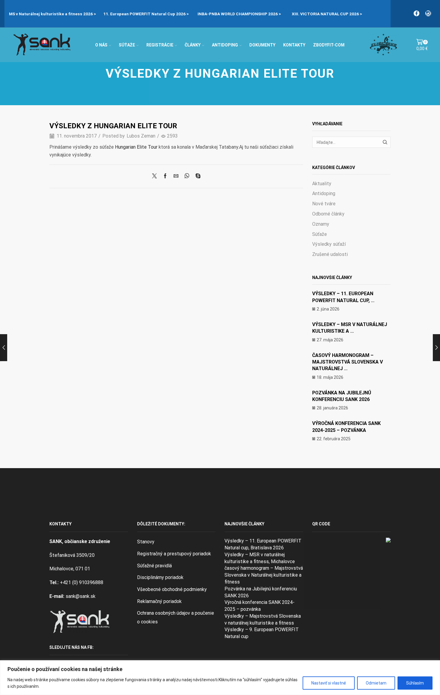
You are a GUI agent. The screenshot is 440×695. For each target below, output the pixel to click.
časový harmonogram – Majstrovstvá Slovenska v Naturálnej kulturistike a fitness (263, 575)
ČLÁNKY (193, 45)
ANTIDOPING (225, 45)
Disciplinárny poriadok (160, 577)
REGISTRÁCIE (159, 45)
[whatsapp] (186, 176)
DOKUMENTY (262, 45)
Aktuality (321, 183)
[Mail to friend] (176, 176)
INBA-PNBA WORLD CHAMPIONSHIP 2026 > (210, 13)
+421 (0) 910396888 (81, 582)
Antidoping (323, 193)
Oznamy (320, 224)
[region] (220, 677)
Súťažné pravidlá (154, 566)
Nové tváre (324, 203)
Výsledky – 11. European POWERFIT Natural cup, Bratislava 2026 (262, 544)
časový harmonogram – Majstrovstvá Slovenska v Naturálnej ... (347, 362)
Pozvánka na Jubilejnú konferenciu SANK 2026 (260, 592)
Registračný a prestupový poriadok (174, 554)
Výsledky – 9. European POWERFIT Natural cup (261, 633)
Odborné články (328, 214)
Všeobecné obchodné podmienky (172, 589)
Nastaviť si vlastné (328, 683)
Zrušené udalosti (330, 254)
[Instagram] (428, 13)
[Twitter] (156, 176)
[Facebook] (416, 13)
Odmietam (376, 683)
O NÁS (101, 45)
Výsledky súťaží (329, 244)
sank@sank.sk (80, 596)
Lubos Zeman (141, 136)
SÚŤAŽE (127, 45)
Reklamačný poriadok (159, 601)
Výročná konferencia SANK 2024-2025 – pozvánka (259, 605)
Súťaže (319, 234)
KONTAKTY (294, 45)
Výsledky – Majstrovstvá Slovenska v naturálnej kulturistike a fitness (262, 619)
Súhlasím (415, 683)
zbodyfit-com (329, 45)
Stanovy (145, 542)
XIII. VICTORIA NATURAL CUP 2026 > (298, 13)
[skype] (196, 176)
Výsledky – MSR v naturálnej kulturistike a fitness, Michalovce (259, 558)
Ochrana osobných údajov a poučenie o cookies (175, 617)
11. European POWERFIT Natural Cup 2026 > (117, 13)
